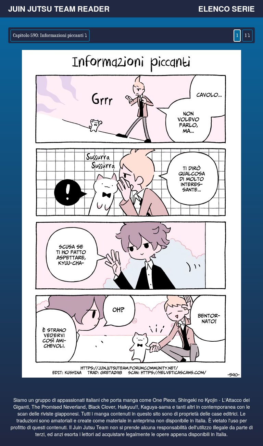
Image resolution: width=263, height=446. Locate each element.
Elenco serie (226, 8)
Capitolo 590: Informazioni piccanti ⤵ (50, 35)
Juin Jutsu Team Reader (59, 8)
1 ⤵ (247, 35)
